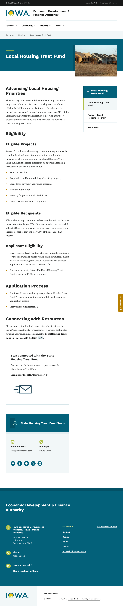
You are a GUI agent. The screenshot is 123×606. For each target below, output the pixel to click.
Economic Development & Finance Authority (51, 13)
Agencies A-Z (91, 3)
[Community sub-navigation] (35, 25)
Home (11, 35)
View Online (23, 306)
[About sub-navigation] (63, 25)
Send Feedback (51, 593)
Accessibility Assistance (74, 551)
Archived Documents (107, 526)
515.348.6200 (19, 556)
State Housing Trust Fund (40, 35)
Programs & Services (108, 3)
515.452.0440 (45, 451)
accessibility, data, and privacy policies (84, 599)
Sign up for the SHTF (28, 374)
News (65, 542)
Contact (66, 532)
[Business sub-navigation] (16, 25)
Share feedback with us (25, 571)
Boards (65, 537)
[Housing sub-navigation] (50, 25)
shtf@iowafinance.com (21, 451)
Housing (21, 35)
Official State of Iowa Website (18, 3)
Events (65, 546)
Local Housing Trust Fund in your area (36, 335)
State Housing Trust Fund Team (42, 423)
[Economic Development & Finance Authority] (18, 13)
